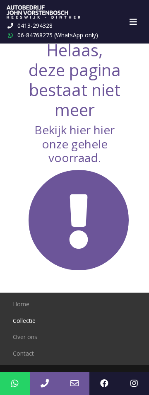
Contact (23, 353)
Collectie (24, 321)
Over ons (25, 337)
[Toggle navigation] (133, 22)
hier (80, 130)
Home (21, 304)
